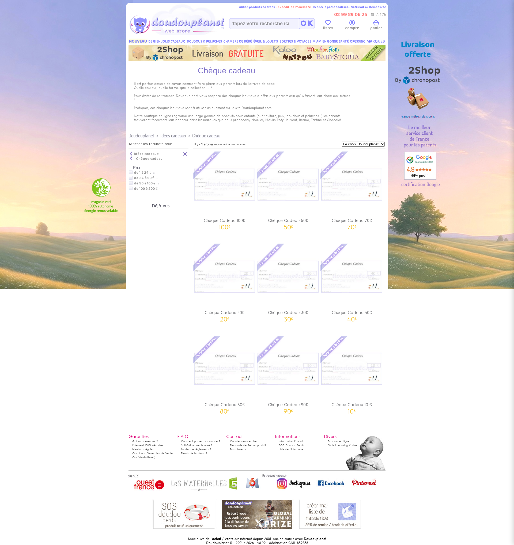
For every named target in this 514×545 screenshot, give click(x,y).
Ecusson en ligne (338, 441)
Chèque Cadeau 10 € (351, 406)
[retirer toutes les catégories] (185, 154)
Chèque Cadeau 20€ (224, 314)
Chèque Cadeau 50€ (288, 222)
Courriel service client (244, 441)
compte (352, 28)
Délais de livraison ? (194, 453)
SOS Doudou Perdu (291, 445)
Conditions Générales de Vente (152, 453)
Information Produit (291, 441)
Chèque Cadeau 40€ (352, 314)
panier (376, 28)
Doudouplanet (141, 136)
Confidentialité (141, 457)
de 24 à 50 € (145, 178)
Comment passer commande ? (200, 441)
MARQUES (375, 41)
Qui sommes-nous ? (145, 441)
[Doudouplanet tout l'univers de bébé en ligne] (187, 34)
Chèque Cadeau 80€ (225, 406)
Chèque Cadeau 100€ (224, 222)
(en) (152, 457)
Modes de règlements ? (196, 449)
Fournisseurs (238, 449)
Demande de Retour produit (248, 445)
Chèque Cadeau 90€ (288, 406)
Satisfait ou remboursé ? (197, 445)
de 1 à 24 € (144, 173)
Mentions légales (143, 449)
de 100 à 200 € (147, 189)
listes (328, 28)
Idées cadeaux (173, 136)
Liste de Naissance (291, 449)
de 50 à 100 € (146, 183)
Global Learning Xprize (342, 445)
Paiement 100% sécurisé (147, 445)
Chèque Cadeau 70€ (352, 222)
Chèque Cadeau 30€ (288, 314)
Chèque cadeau (206, 136)
